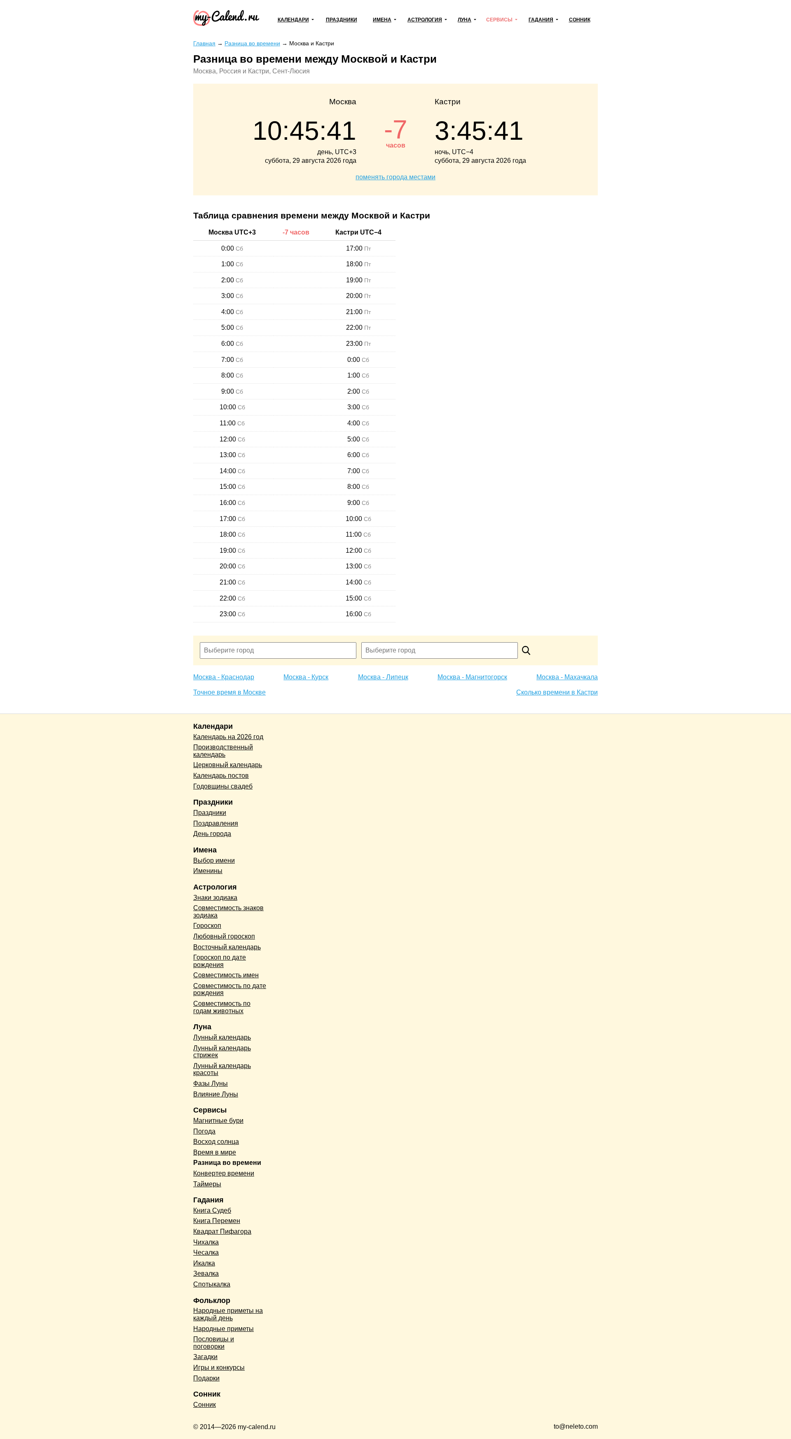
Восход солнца (216, 1141)
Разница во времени (227, 1162)
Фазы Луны (210, 1083)
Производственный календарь (223, 751)
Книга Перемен (216, 1220)
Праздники (341, 20)
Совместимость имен (226, 975)
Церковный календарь (227, 764)
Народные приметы (223, 1328)
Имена (382, 20)
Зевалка (206, 1273)
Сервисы (499, 20)
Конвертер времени (223, 1173)
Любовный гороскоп (224, 936)
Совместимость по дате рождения (229, 989)
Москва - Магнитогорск (472, 677)
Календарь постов (221, 775)
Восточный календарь (227, 947)
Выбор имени (214, 860)
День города (212, 833)
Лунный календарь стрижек (222, 1052)
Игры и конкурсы (219, 1367)
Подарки (206, 1378)
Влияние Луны (215, 1094)
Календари (293, 20)
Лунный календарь (222, 1037)
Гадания (541, 20)
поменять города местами (395, 177)
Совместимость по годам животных (221, 1007)
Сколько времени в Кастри (557, 692)
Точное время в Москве (229, 692)
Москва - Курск (305, 677)
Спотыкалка (211, 1284)
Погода (204, 1131)
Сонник (579, 20)
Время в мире (214, 1152)
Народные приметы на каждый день (228, 1314)
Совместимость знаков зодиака (228, 911)
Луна (464, 20)
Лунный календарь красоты (222, 1069)
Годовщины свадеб (223, 786)
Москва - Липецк (383, 677)
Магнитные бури (218, 1120)
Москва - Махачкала (567, 677)
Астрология (424, 20)
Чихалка (206, 1242)
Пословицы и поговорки (213, 1343)
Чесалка (206, 1252)
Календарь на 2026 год (228, 736)
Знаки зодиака (215, 897)
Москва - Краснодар (223, 677)
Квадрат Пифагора (222, 1231)
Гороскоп (207, 925)
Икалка (204, 1263)
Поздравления (215, 823)
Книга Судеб (212, 1210)
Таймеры (207, 1184)
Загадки (205, 1356)
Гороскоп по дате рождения (219, 961)
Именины (207, 870)
